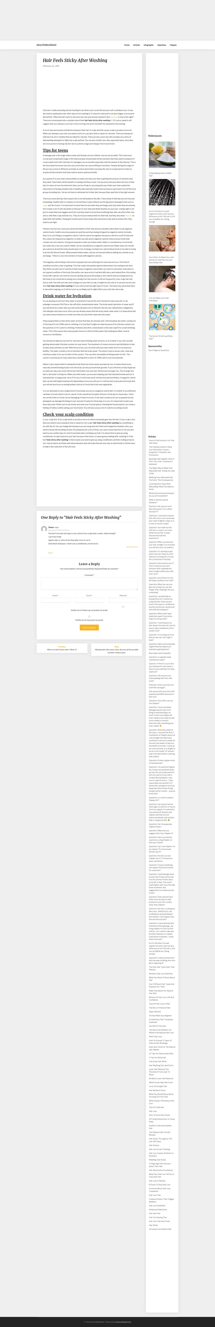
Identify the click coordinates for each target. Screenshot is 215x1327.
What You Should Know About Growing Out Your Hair (161, 1095)
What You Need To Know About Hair (162, 978)
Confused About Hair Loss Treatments (160, 1189)
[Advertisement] (107, 20)
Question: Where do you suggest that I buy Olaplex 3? (161, 831)
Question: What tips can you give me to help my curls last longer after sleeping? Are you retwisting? (161, 588)
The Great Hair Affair (158, 1061)
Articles (136, 45)
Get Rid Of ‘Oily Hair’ (157, 1026)
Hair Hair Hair (155, 1213)
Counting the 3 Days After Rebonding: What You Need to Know (161, 486)
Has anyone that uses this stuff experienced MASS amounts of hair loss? (162, 694)
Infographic (149, 45)
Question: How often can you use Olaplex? (161, 701)
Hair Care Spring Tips (158, 1217)
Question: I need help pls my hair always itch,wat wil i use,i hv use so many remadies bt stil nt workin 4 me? (162, 627)
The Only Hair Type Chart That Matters (161, 968)
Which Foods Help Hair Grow (161, 1082)
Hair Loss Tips (155, 1195)
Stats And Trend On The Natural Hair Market (162, 1048)
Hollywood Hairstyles (158, 1209)
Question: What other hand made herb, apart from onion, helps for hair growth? (160, 616)
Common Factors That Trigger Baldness (161, 1200)
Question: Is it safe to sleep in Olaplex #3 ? (161, 798)
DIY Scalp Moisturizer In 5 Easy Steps (162, 1120)
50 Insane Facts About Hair (160, 1229)
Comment (89, 575)
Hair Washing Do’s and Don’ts (161, 1065)
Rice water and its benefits (160, 653)
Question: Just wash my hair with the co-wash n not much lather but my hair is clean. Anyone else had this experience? (160, 532)
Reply (50, 553)
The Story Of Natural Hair (159, 1008)
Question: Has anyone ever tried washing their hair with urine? (160, 678)
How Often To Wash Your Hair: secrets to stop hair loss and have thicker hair (161, 260)
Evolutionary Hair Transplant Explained (161, 1020)
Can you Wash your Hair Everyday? (159, 299)
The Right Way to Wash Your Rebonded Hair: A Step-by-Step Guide (162, 470)
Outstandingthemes (123, 1322)
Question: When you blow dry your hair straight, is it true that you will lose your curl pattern (162, 544)
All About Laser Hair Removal (161, 1078)
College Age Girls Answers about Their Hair (160, 1164)
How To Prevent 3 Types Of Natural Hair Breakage (160, 1041)
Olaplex (173, 45)
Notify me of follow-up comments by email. (89, 610)
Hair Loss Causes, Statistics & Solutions (161, 1154)
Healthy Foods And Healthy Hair (160, 1126)
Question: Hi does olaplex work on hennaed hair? (162, 761)
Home (127, 45)
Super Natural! (155, 1011)
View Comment (132, 547)
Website (123, 595)
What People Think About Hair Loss (161, 1102)
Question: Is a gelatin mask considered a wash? (160, 658)
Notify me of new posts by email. (89, 620)
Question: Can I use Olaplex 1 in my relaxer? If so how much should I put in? (162, 849)
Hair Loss (153, 1111)
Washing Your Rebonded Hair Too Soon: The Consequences (161, 478)
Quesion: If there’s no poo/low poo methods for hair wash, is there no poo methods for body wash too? (161, 667)
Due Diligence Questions (158, 350)
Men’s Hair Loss (155, 1036)
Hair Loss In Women (157, 1181)
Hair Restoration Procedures (161, 1170)
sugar (45, 205)
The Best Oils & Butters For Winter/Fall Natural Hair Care (161, 1031)
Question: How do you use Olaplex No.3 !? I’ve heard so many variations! (160, 858)
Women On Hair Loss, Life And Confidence (161, 998)
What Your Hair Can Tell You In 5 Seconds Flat (161, 1175)
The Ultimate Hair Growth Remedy (159, 1133)
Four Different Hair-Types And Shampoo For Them (161, 985)
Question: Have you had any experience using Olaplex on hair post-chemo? (160, 840)
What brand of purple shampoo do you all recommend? (161, 494)
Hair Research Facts (157, 1090)
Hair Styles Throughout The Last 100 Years (160, 1140)
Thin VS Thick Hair (156, 1107)
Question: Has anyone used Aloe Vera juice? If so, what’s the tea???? (160, 509)
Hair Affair (153, 1225)
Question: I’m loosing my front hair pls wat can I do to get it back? (161, 637)
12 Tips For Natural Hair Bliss (161, 1053)
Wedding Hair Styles (157, 1160)
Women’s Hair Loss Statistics (161, 973)
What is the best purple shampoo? (158, 501)
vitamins (128, 215)
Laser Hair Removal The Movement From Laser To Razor (159, 1072)
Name (55, 595)
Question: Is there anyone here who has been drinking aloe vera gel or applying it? (162, 960)
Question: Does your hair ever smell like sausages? (161, 686)
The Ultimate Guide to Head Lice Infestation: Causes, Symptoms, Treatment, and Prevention (160, 451)
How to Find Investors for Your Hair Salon (162, 441)
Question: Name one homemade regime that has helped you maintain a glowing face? (162, 646)
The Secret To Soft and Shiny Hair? (161, 337)
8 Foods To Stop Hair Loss (159, 1184)
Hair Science (154, 1145)
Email (89, 595)
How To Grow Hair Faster (159, 1115)
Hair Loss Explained (157, 1205)
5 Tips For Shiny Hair (157, 1057)
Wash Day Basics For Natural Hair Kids (161, 991)
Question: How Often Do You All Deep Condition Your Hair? (161, 579)
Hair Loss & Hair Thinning (159, 1149)
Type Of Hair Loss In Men (159, 1004)
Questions (161, 45)
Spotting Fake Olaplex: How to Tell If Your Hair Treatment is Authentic (161, 461)
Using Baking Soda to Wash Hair (160, 174)
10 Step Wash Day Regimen (160, 1015)
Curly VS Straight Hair (158, 1086)
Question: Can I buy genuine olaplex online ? (160, 825)
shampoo (114, 117)
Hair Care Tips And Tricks (159, 1221)
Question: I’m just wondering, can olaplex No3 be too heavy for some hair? (161, 867)
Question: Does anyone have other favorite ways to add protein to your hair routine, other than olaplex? (161, 901)
